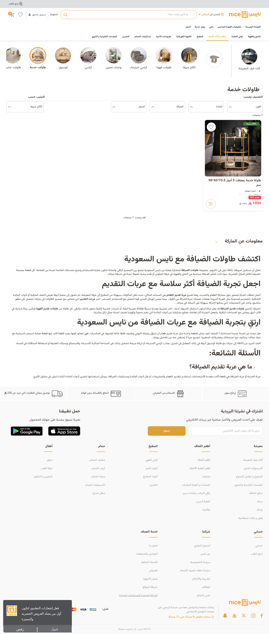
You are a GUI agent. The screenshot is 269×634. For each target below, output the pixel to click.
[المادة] (191, 107)
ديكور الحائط (256, 493)
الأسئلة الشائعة (149, 562)
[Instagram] (253, 615)
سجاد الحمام (98, 477)
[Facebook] (262, 615)
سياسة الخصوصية (200, 562)
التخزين (153, 485)
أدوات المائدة (161, 312)
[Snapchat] (225, 615)
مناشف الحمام (97, 460)
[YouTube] (234, 615)
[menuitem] (229, 27)
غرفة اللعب (47, 468)
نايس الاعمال (203, 595)
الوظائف (206, 587)
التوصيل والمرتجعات (147, 554)
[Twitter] (244, 615)
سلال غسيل (98, 493)
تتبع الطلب (257, 554)
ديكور (50, 460)
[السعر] (113, 107)
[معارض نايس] (245, 14)
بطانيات (206, 510)
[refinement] (9, 107)
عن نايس (205, 554)
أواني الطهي (152, 460)
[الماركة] (152, 107)
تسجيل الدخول (39, 15)
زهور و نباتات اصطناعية (250, 518)
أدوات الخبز (151, 468)
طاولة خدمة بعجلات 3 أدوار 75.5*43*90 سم (234, 183)
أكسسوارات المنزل (253, 468)
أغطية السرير (203, 502)
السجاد (191, 303)
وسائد (259, 510)
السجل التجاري (202, 546)
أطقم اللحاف (203, 460)
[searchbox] (128, 14)
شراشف (206, 477)
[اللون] (230, 107)
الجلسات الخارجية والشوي (249, 485)
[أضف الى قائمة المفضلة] (211, 127)
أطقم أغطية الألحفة (200, 468)
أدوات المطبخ (150, 477)
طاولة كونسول (214, 343)
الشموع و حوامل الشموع (249, 477)
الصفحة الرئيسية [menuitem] (253, 27)
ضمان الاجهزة (150, 579)
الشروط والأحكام (201, 579)
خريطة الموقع (150, 587)
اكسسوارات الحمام (95, 485)
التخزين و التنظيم (43, 477)
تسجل (167, 431)
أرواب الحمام (98, 468)
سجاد (260, 502)
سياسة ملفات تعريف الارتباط (195, 570)
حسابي (259, 546)
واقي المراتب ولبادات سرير (196, 493)
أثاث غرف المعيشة (253, 460)
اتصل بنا (153, 546)
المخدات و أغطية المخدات (196, 485)
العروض (153, 570)
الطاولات (49, 299)
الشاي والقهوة (181, 274)
